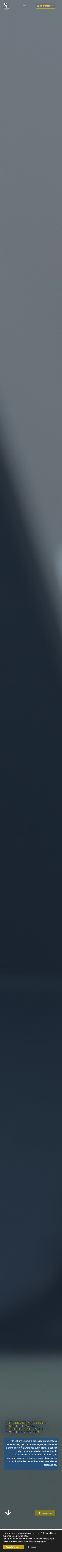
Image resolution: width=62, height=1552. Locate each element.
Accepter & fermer (13, 1547)
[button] (24, 6)
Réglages (32, 1547)
